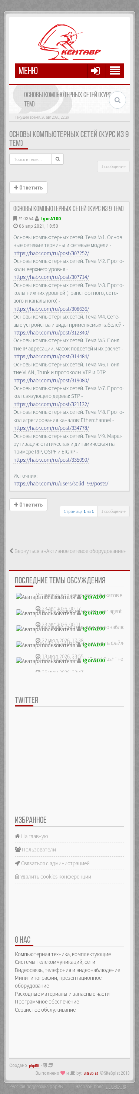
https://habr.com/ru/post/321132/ (51, 404)
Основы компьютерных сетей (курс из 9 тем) (68, 209)
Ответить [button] (30, 188)
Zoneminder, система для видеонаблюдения (87, 626)
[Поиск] (58, 159)
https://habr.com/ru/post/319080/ (51, 380)
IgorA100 (51, 218)
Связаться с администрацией (55, 863)
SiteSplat (91, 1073)
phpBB (34, 1065)
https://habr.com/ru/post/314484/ (51, 356)
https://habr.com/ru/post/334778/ (51, 427)
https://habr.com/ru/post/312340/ (51, 332)
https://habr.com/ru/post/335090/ (51, 459)
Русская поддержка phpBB (36, 1086)
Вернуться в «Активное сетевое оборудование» (69, 550)
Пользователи (38, 849)
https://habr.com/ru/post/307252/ (51, 253)
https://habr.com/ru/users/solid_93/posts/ (60, 483)
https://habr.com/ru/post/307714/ (51, 276)
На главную (34, 836)
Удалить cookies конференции (55, 876)
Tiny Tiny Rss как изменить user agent (79, 610)
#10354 (26, 218)
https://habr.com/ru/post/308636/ (51, 308)
